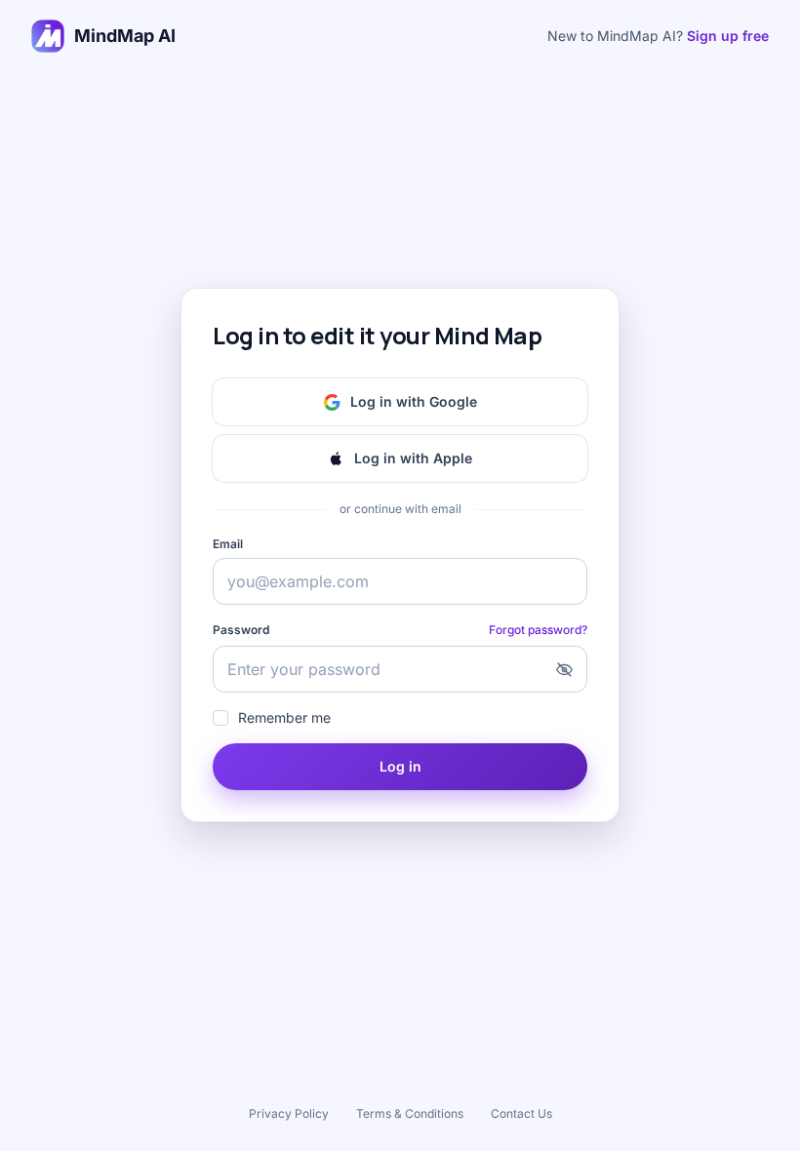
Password (241, 629)
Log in (400, 766)
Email (228, 543)
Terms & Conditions (409, 1113)
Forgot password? (538, 629)
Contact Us (521, 1113)
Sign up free (728, 35)
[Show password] (563, 669)
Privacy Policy (289, 1113)
